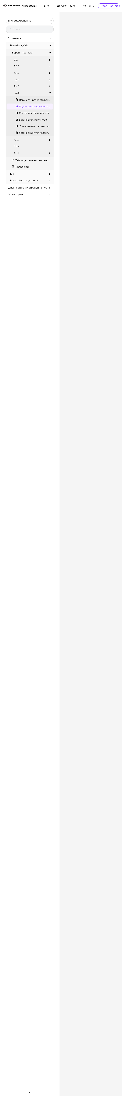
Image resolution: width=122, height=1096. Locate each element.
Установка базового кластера (37, 126)
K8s (12, 174)
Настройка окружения (24, 180)
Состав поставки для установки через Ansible (47, 113)
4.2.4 (16, 79)
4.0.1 (16, 153)
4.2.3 (16, 86)
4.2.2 (16, 92)
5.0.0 (16, 66)
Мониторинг (16, 194)
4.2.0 (16, 139)
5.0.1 (16, 59)
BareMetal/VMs (19, 45)
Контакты (88, 5)
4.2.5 (16, 73)
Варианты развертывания (35, 100)
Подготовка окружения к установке (41, 106)
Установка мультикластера (35, 132)
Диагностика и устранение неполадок (32, 187)
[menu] (59, 5)
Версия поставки (22, 52)
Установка (14, 38)
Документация (66, 5)
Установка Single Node (33, 119)
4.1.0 (16, 146)
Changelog (22, 167)
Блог (47, 5)
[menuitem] (29, 5)
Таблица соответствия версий (34, 160)
